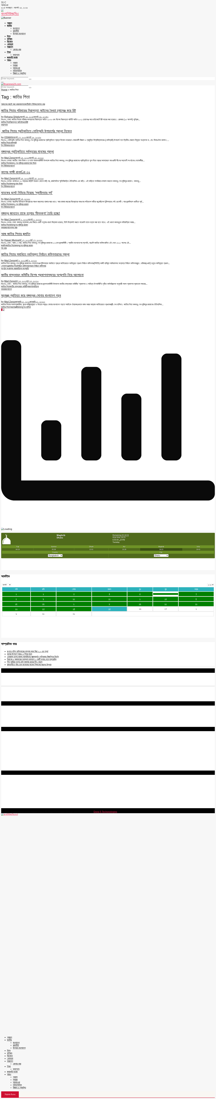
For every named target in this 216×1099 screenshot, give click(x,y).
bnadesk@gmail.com (21, 807)
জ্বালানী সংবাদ (12, 57)
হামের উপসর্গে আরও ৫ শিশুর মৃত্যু (19, 654)
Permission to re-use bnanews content (21, 746)
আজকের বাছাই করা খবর (10, 104)
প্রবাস (15, 62)
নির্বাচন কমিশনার (23, 266)
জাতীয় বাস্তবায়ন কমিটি (18, 286)
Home (4, 90)
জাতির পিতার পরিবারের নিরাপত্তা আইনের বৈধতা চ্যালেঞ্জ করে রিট (38, 110)
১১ (109, 599)
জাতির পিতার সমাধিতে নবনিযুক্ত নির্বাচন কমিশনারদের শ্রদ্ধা (35, 254)
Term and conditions (11, 743)
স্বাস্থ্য (15, 65)
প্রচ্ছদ (9, 23)
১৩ (166, 599)
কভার (3, 227)
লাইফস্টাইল (17, 70)
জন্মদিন (3, 245)
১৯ (140, 604)
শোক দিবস (32, 163)
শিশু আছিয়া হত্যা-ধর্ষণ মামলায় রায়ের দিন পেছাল (24, 662)
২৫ (109, 609)
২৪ (74, 609)
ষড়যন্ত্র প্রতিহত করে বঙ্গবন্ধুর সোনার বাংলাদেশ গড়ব (31, 295)
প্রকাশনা (30, 286)
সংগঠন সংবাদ (6, 268)
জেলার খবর (17, 49)
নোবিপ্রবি (13, 142)
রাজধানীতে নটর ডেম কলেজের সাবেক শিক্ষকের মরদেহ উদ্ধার (29, 664)
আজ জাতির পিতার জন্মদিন (15, 234)
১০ (74, 599)
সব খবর (42, 104)
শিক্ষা (9, 52)
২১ (196, 604)
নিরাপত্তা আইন (15, 122)
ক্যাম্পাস (16, 55)
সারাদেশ (10, 47)
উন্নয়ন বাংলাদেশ (19, 33)
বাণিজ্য (9, 39)
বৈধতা (23, 122)
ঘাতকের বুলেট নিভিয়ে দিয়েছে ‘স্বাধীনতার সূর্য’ (26, 193)
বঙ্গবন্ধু (12, 183)
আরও (9, 60)
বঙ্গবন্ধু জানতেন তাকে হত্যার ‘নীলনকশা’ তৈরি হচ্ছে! (30, 213)
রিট (27, 122)
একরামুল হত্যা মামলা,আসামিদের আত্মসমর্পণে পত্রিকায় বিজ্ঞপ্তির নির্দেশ (33, 656)
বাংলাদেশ (16, 28)
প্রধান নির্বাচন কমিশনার (37, 266)
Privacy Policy (8, 740)
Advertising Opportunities (14, 748)
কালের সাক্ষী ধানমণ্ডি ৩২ (15, 172)
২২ (16, 609)
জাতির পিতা (5, 122)
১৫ (16, 604)
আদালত (22, 104)
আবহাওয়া (16, 68)
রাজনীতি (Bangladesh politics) (15, 766)
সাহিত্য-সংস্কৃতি (22, 268)
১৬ (43, 604)
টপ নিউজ (32, 104)
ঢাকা (38, 104)
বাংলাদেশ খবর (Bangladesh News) (16, 761)
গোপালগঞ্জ (5, 266)
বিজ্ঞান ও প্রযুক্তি (19, 73)
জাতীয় (9, 25)
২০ (165, 604)
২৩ (43, 609)
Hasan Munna (11, 240)
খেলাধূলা (10, 44)
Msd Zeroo (9, 158)
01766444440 (25, 794)
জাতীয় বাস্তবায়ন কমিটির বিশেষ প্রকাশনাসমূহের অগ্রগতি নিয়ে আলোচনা (42, 275)
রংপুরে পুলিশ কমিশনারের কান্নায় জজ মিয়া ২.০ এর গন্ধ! (27, 651)
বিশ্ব (8, 36)
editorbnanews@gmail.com (33, 789)
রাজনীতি (16, 31)
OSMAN (8, 137)
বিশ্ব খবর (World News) (12, 764)
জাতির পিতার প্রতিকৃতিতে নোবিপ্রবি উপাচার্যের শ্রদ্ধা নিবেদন (36, 131)
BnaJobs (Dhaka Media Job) (16, 753)
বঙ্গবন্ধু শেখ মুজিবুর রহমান (19, 163)
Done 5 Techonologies (105, 812)
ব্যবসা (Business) (9, 769)
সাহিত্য (36, 286)
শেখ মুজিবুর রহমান (21, 225)
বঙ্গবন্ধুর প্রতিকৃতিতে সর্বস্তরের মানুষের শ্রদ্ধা (27, 151)
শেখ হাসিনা (27, 307)
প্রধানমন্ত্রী (14, 307)
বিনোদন (10, 41)
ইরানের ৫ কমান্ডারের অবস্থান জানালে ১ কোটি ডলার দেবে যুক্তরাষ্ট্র (31, 659)
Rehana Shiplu (12, 117)
